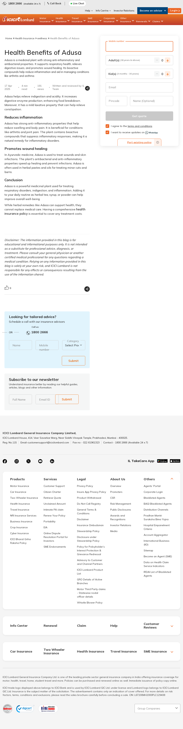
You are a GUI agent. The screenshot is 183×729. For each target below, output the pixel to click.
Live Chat (78, 3)
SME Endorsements (55, 546)
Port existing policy (139, 142)
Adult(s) (124, 60)
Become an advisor (151, 10)
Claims (156, 21)
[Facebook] (5, 461)
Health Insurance (61, 20)
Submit (73, 361)
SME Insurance (93, 20)
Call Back (55, 3)
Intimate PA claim (53, 509)
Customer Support (54, 486)
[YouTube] (40, 461)
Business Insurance (21, 521)
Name (16, 345)
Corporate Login (153, 492)
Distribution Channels (156, 509)
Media (113, 531)
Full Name (19, 399)
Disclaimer (83, 519)
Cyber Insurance (19, 533)
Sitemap (148, 550)
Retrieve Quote (52, 497)
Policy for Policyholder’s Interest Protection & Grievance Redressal (91, 550)
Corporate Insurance (109, 20)
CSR (112, 497)
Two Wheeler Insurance (24, 497)
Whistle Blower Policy (89, 602)
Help (87, 10)
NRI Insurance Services (23, 515)
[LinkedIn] (52, 461)
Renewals (141, 21)
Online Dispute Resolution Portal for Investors (56, 537)
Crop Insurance (19, 527)
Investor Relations (124, 10)
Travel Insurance (77, 20)
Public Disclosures (120, 509)
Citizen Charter (52, 492)
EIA (45, 527)
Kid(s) (123, 74)
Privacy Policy (85, 486)
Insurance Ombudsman (90, 525)
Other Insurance (125, 20)
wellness (42, 38)
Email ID (44, 399)
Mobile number (44, 347)
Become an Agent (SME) (158, 556)
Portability (49, 521)
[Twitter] (28, 461)
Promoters (116, 492)
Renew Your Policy (54, 515)
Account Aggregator (156, 534)
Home (8, 38)
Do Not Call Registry (89, 503)
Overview (115, 486)
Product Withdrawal (89, 497)
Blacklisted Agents (154, 497)
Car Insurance (18, 492)
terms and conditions (140, 126)
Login (174, 10)
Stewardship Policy (88, 531)
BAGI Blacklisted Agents (158, 503)
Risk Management (120, 503)
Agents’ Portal (152, 486)
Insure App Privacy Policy (91, 492)
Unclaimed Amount (55, 503)
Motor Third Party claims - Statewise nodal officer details (91, 593)
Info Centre (102, 10)
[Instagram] (16, 461)
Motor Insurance (45, 20)
